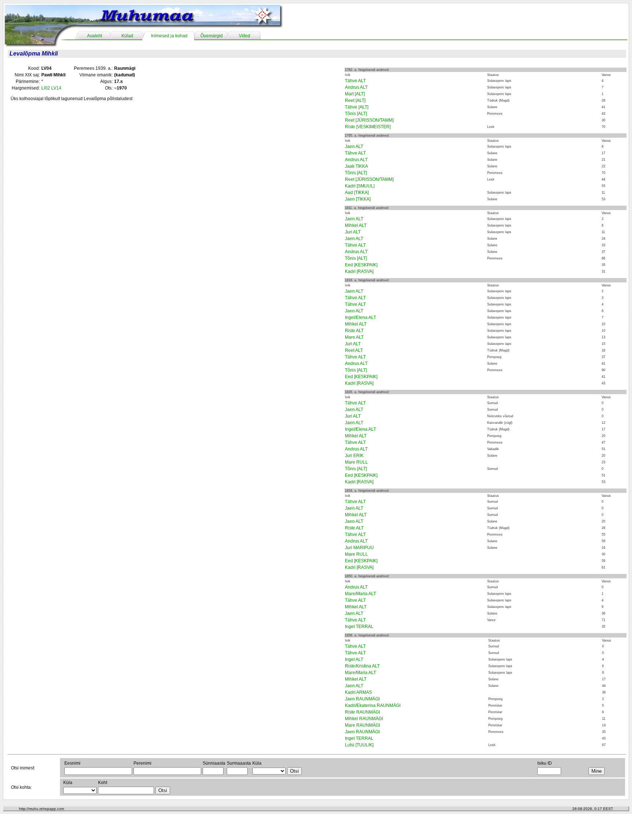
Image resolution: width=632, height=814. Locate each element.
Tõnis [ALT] (356, 113)
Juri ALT (353, 232)
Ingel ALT (354, 659)
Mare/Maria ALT (360, 593)
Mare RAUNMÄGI (362, 725)
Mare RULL (356, 462)
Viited (244, 35)
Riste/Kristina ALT (362, 666)
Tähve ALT (355, 80)
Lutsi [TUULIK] (359, 745)
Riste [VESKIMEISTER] (368, 126)
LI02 (45, 88)
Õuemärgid (211, 35)
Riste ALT (354, 330)
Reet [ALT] (355, 100)
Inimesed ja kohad (169, 35)
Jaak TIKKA (356, 166)
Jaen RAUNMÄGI (362, 698)
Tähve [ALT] (356, 107)
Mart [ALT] (355, 93)
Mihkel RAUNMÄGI (364, 718)
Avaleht (94, 35)
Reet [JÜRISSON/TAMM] (369, 120)
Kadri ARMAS (358, 692)
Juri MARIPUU (359, 547)
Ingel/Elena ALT (360, 317)
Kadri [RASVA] (359, 271)
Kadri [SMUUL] (360, 186)
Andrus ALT (356, 87)
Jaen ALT (354, 146)
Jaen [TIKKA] (357, 199)
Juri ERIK (354, 455)
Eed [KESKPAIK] (361, 264)
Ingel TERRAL (359, 626)
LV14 (56, 88)
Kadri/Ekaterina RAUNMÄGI (372, 705)
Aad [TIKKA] (357, 192)
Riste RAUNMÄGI (362, 712)
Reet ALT (354, 350)
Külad (127, 35)
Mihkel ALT (355, 225)
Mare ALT (354, 337)
